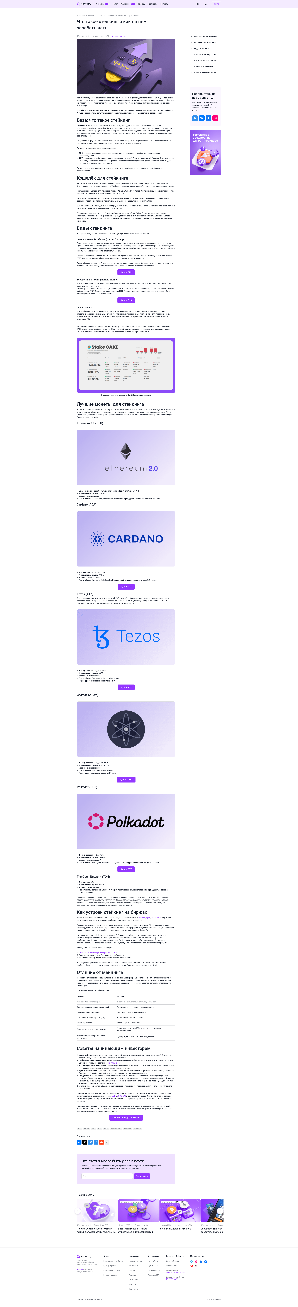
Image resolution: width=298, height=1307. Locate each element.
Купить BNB (126, 300)
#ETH (99, 1129)
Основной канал (172, 1261)
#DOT (93, 1129)
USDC (119, 1096)
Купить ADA (126, 586)
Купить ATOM (126, 779)
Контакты (132, 1284)
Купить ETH (126, 272)
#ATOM (86, 1129)
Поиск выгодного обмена (113, 1261)
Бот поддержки (175, 1271)
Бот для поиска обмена (175, 1278)
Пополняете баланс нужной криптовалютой (98, 952)
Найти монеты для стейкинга (126, 1117)
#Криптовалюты (115, 1129)
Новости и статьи (135, 1261)
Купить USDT (153, 1266)
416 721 (80, 1270)
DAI (124, 1096)
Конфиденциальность (93, 1299)
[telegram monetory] (191, 1261)
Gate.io (158, 918)
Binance (142, 918)
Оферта (80, 1299)
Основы (91, 16)
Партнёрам (133, 1275)
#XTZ (106, 1129)
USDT (113, 1096)
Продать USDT (153, 1275)
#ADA (79, 1129)
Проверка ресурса (110, 1266)
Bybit (148, 918)
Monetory (81, 16)
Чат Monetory (171, 1266)
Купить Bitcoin (153, 1261)
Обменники (133, 1280)
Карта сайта (133, 1289)
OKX (153, 918)
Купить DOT (126, 869)
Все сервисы (134, 1266)
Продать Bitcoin (154, 1270)
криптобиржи (114, 1063)
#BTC (177, 1202)
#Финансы (137, 1129)
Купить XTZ (126, 687)
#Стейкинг (127, 1129)
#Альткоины (125, 1202)
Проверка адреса (110, 1275)
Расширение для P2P (111, 1270)
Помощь (132, 1270)
